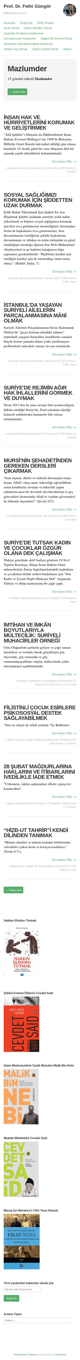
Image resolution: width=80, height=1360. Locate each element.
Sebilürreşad (65, 680)
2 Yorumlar (70, 743)
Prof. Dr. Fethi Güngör (27, 6)
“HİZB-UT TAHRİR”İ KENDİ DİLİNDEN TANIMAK (36, 832)
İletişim (67, 49)
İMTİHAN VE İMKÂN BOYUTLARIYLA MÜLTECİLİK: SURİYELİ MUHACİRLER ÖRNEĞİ (32, 633)
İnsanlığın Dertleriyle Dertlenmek (23, 33)
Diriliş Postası (45, 22)
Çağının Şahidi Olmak (45, 49)
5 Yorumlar (70, 519)
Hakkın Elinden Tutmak (38, 28)
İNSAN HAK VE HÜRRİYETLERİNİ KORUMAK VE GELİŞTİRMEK (39, 122)
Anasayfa (9, 22)
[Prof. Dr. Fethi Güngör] (69, 12)
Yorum (72, 601)
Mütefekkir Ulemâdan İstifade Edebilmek (28, 43)
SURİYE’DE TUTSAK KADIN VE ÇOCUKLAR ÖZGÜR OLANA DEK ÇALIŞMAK (37, 548)
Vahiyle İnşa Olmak (15, 49)
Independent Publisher (26, 1354)
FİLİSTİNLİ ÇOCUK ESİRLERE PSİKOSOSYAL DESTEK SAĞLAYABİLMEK (40, 713)
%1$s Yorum (69, 281)
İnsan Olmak (11, 28)
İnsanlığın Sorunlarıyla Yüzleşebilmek (37, 680)
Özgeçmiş (26, 22)
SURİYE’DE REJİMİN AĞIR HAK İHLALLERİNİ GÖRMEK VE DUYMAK (38, 393)
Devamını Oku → (64, 161)
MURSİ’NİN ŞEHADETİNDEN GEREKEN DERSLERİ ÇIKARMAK (38, 465)
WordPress (61, 1354)
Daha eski (17, 91)
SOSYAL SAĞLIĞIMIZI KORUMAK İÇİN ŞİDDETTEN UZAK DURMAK (38, 200)
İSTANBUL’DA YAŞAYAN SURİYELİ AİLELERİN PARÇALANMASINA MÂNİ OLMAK (35, 313)
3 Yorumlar (70, 684)
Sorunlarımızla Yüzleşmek (20, 38)
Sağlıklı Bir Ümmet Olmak (56, 38)
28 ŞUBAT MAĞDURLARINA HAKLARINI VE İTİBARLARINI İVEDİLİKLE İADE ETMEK (39, 771)
